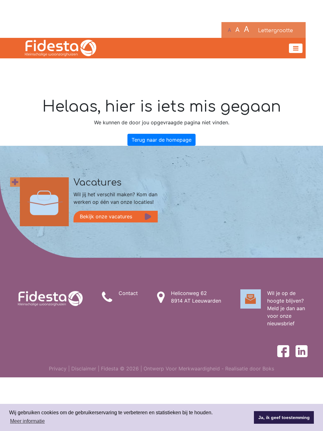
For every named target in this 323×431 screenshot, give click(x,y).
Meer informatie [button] (27, 421)
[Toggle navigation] (295, 48)
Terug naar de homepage (161, 140)
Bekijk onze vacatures (106, 216)
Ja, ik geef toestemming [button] (284, 417)
